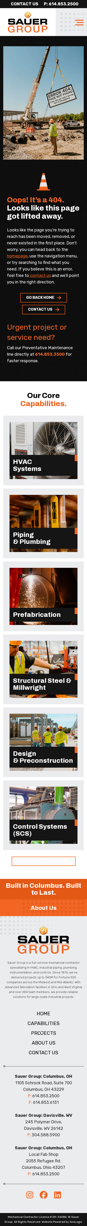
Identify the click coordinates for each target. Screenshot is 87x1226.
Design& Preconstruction (43, 757)
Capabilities (44, 1023)
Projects (43, 1033)
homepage (17, 256)
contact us (40, 275)
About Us (43, 1042)
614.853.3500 (50, 354)
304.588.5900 (46, 1134)
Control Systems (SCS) (40, 830)
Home (43, 1013)
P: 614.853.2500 (61, 4)
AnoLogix (76, 1221)
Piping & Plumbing (32, 538)
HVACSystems (27, 465)
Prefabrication (37, 614)
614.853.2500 (45, 1095)
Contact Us (24, 4)
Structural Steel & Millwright (42, 684)
